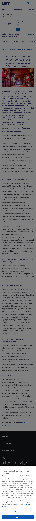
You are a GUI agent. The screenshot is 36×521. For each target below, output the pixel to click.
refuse (7, 503)
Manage (18, 512)
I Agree (18, 517)
